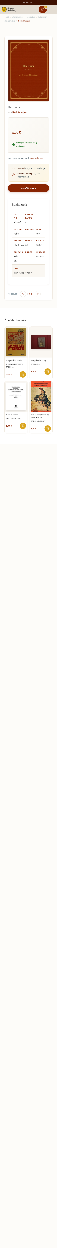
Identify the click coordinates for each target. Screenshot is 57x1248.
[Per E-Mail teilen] (30, 294)
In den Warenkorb (28, 188)
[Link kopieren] (38, 294)
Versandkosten (37, 158)
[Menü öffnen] (51, 9)
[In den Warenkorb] (23, 374)
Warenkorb (45, 7)
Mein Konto (30, 2)
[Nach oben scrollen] (51, 1244)
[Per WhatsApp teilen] (23, 294)
